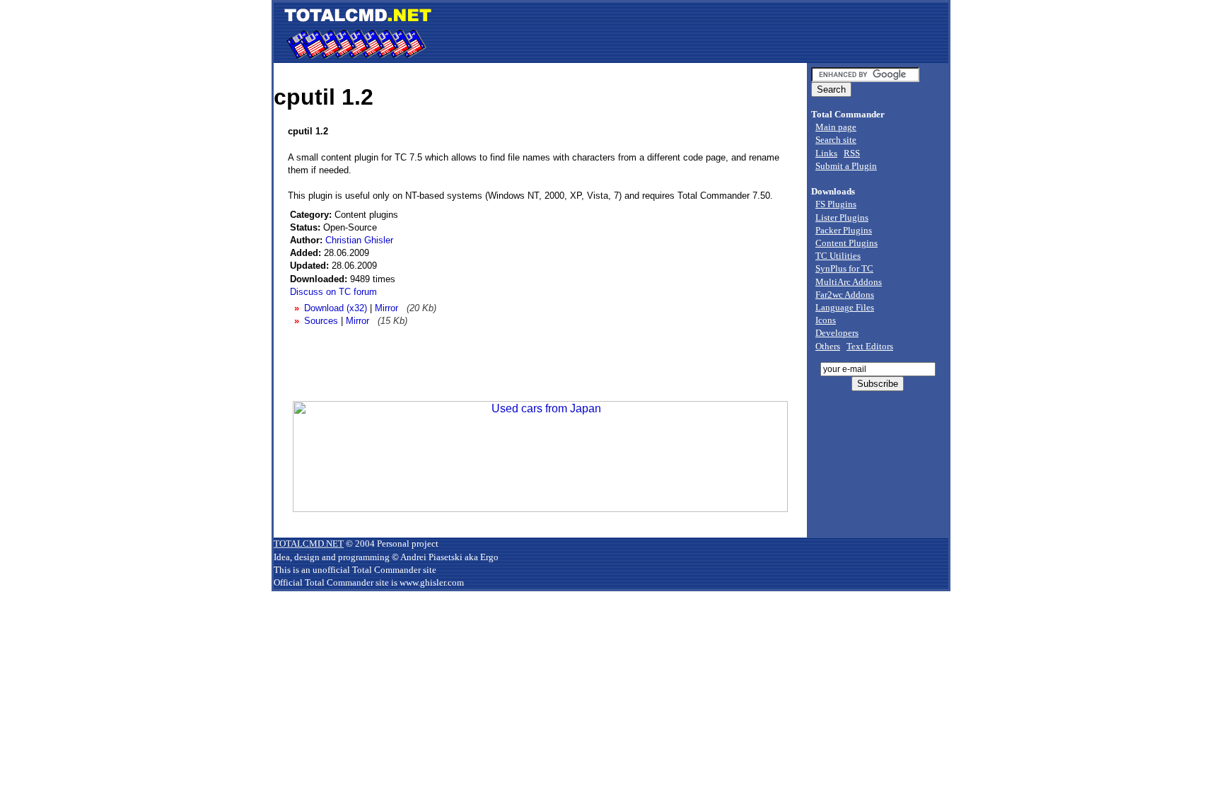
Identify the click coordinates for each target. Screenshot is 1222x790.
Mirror (386, 308)
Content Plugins (846, 243)
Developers (837, 332)
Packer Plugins (843, 230)
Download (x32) (335, 308)
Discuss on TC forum (333, 291)
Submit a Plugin (846, 166)
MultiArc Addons (848, 282)
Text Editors (869, 346)
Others (827, 346)
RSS (852, 153)
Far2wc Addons (844, 294)
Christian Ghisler (359, 240)
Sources (321, 320)
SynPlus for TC (844, 268)
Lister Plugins (841, 217)
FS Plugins (835, 204)
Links (826, 153)
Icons (825, 320)
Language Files (844, 307)
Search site (835, 139)
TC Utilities (838, 255)
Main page (835, 127)
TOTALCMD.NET (309, 543)
